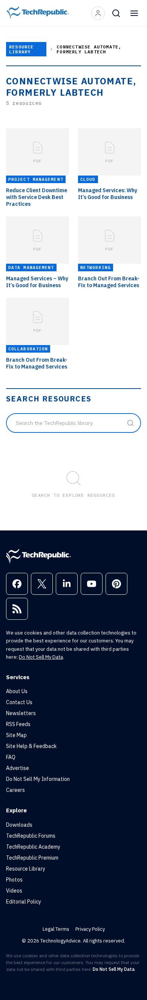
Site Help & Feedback (31, 746)
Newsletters (21, 713)
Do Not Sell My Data (41, 657)
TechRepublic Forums (30, 835)
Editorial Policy (23, 901)
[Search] (116, 13)
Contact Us (19, 702)
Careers (15, 790)
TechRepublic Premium (32, 857)
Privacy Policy (90, 929)
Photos (14, 879)
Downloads (19, 824)
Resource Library (21, 49)
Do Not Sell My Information (38, 779)
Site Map (16, 735)
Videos (14, 890)
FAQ (10, 757)
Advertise (17, 768)
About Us (17, 691)
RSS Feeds (18, 724)
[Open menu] (134, 13)
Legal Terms (56, 929)
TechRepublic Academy (33, 846)
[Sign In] (98, 13)
